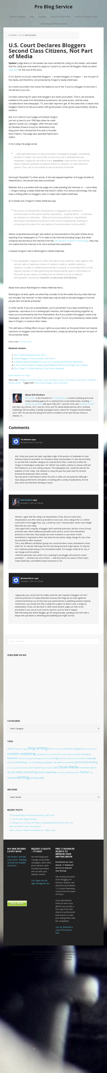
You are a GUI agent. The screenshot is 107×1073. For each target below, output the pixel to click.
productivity (11, 768)
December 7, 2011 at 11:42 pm (31, 503)
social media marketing (22, 772)
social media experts (88, 767)
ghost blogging (36, 758)
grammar (63, 758)
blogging (24, 749)
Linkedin (10, 762)
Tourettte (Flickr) (25, 341)
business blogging (73, 748)
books (50, 748)
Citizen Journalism (50, 380)
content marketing (21, 753)
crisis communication (54, 754)
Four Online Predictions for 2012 (30, 355)
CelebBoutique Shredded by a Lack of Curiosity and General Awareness (48, 361)
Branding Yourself (86, 404)
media (29, 762)
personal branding (86, 762)
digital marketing (68, 754)
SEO (56, 767)
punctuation (48, 768)
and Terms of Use (87, 954)
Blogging (22, 380)
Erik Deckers (30, 398)
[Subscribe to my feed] (46, 710)
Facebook (12, 758)
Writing (18, 383)
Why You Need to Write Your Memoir (25, 826)
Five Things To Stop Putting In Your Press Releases (39, 368)
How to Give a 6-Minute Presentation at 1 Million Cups (32, 830)
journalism (81, 758)
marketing (20, 762)
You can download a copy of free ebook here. (64, 930)
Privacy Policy (74, 954)
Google (55, 758)
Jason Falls (71, 758)
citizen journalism (60, 383)
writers (11, 777)
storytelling (61, 772)
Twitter (84, 772)
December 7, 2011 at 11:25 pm (31, 581)
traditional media (72, 772)
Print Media (70, 380)
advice (10, 748)
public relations (22, 768)
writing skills (37, 777)
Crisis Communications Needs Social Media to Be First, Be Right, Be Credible (51, 365)
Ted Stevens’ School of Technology (71, 240)
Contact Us (61, 959)
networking (37, 762)
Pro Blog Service (53, 6)
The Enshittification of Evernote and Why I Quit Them (31, 815)
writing (23, 777)
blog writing (39, 383)
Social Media (81, 380)
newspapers (47, 762)
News (61, 380)
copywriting (40, 754)
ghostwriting (47, 758)
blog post (13, 69)
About (69, 959)
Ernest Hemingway (83, 754)
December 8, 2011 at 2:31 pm (31, 442)
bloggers (17, 749)
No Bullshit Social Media (64, 762)
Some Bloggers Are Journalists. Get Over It (34, 358)
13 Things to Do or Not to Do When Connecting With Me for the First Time (41, 822)
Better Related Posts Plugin (19, 375)
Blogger (49, 383)
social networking (47, 772)
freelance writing (24, 758)
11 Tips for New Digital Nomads (23, 819)
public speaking (35, 767)
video (91, 772)
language (91, 758)
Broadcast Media (35, 380)
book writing (59, 749)
